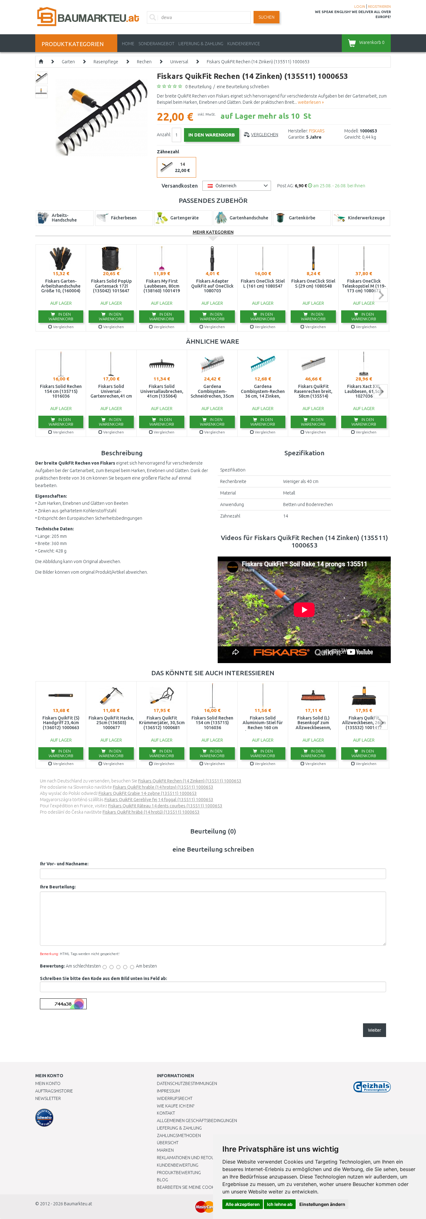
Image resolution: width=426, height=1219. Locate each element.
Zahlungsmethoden (179, 1135)
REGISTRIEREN (379, 6)
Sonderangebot (156, 43)
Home (128, 43)
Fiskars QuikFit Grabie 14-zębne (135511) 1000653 (148, 793)
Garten (68, 61)
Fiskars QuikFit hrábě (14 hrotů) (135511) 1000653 (151, 812)
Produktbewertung (179, 1172)
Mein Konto (48, 1083)
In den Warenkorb (61, 316)
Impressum (168, 1090)
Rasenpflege (106, 61)
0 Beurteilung (198, 86)
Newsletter (48, 1098)
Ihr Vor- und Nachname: (64, 863)
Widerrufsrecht (174, 1098)
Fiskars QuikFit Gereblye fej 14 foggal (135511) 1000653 (158, 799)
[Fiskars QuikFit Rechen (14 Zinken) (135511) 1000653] (102, 117)
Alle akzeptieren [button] (242, 1204)
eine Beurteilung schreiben (243, 86)
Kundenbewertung (177, 1165)
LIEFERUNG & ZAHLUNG (200, 43)
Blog (162, 1179)
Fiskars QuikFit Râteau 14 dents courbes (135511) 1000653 (165, 805)
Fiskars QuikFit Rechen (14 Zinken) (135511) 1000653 (258, 61)
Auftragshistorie (54, 1090)
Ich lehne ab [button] (280, 1204)
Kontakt (166, 1113)
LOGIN (359, 6)
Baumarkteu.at (78, 1203)
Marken (165, 1150)
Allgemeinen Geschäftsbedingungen (197, 1120)
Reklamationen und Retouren (189, 1157)
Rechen (144, 61)
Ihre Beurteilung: (58, 886)
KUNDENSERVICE (243, 43)
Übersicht (167, 1142)
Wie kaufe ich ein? (175, 1105)
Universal (179, 61)
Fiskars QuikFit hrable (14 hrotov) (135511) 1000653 (163, 787)
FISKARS (316, 130)
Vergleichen (264, 134)
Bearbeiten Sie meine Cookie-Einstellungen (203, 1187)
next (381, 295)
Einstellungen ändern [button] (322, 1204)
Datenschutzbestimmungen (187, 1083)
